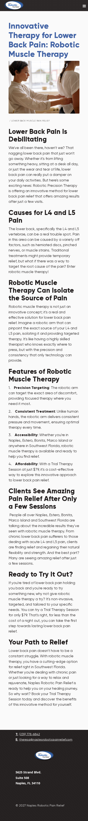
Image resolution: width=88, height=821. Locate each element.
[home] (13, 5)
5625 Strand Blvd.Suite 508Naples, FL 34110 (28, 777)
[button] (84, 6)
